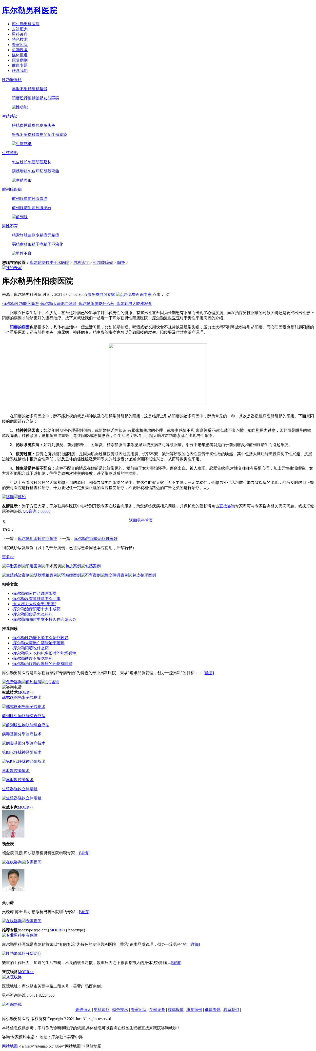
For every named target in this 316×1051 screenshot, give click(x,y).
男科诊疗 (20, 34)
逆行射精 (28, 98)
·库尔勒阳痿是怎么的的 (32, 614)
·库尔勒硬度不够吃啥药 (32, 658)
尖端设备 (20, 50)
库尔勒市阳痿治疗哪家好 (96, 538)
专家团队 (20, 45)
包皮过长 (20, 162)
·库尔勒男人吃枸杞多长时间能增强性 (44, 653)
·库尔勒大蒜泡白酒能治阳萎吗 (38, 643)
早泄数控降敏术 (16, 771)
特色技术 (20, 39)
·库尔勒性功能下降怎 (20, 303)
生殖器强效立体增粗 (20, 789)
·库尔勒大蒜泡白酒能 (58, 303)
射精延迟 (39, 89)
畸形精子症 (33, 244)
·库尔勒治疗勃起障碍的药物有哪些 (42, 664)
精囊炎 (37, 134)
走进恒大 (20, 29)
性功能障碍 (12, 80)
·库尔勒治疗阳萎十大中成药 (36, 609)
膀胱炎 (18, 125)
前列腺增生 (22, 208)
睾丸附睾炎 (22, 134)
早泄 (16, 89)
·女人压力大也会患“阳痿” (34, 604)
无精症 (53, 235)
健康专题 (20, 65)
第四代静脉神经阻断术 (21, 752)
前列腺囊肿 (37, 198)
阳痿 (16, 98)
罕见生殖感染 (55, 134)
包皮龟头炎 (45, 125)
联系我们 (20, 70)
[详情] (208, 673)
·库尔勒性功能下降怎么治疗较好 (40, 638)
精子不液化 (53, 244)
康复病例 (20, 60)
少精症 (41, 235)
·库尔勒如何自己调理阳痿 (34, 593)
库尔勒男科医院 (26, 24)
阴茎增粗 (20, 171)
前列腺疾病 (12, 189)
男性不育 (10, 226)
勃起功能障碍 (47, 98)
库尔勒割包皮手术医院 (49, 262)
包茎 (32, 162)
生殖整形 (10, 153)
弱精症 (18, 244)
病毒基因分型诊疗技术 (21, 734)
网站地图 (10, 1046)
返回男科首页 (141, 520)
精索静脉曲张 (24, 235)
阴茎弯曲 (51, 171)
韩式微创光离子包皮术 (21, 697)
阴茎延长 (43, 162)
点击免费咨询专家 (99, 294)
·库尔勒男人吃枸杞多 (133, 303)
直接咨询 (227, 506)
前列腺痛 (20, 198)
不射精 (26, 89)
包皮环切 (35, 171)
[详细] (195, 944)
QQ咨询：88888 (36, 511)
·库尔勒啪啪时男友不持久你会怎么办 (44, 619)
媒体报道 (20, 55)
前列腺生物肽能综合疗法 (23, 716)
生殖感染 (10, 116)
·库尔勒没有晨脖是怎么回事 (36, 599)
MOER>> (26, 692)
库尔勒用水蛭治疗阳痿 (37, 538)
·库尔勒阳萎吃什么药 (96, 303)
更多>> (8, 557)
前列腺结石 (41, 208)
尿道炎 (30, 125)
